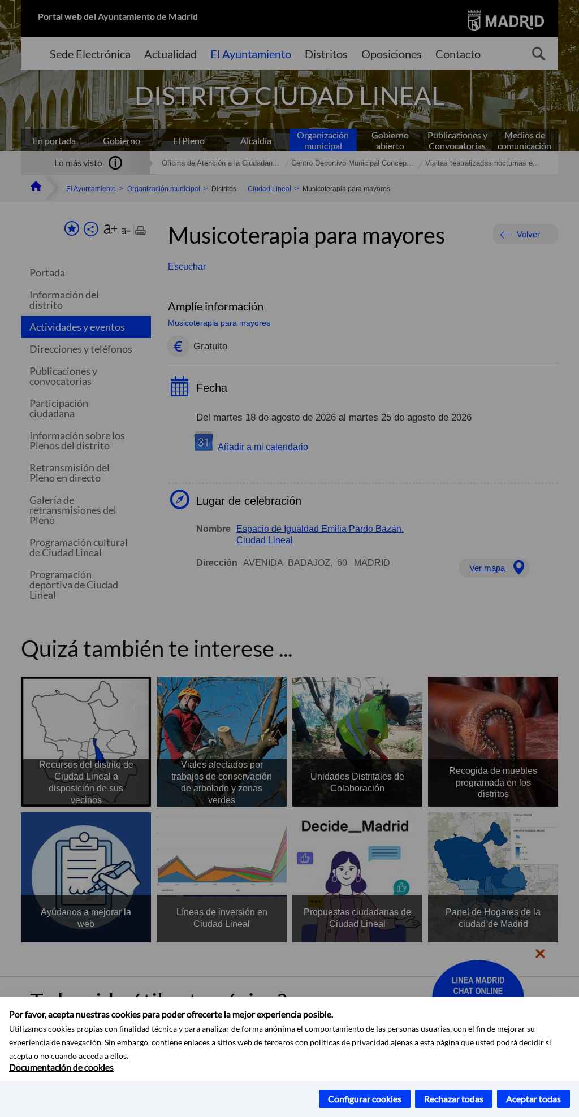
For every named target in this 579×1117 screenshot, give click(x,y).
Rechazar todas (453, 1098)
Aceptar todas (533, 1098)
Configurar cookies (364, 1098)
